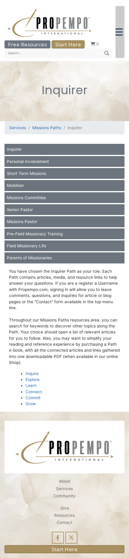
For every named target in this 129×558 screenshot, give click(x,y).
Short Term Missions (26, 173)
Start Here (68, 44)
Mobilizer (15, 185)
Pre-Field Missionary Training (35, 233)
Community (64, 495)
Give (64, 508)
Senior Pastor (20, 209)
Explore (33, 379)
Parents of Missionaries (29, 257)
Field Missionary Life (26, 245)
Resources (64, 515)
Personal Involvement (28, 161)
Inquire (32, 373)
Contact (64, 522)
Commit (33, 397)
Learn (31, 385)
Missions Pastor (22, 221)
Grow (31, 403)
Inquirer (14, 149)
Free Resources (27, 44)
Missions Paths (46, 127)
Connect (34, 391)
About (64, 481)
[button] (120, 32)
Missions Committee (26, 197)
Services (17, 127)
